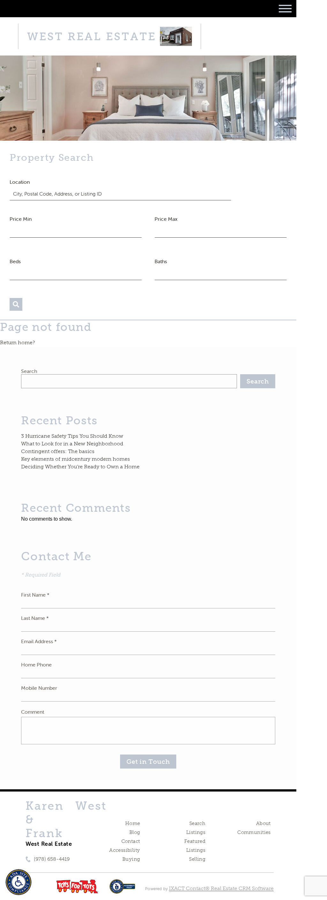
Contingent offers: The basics (58, 451)
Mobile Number (39, 688)
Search (29, 371)
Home (132, 823)
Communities (254, 832)
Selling (197, 859)
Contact (130, 841)
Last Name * (35, 618)
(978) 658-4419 (52, 859)
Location (20, 182)
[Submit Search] (16, 304)
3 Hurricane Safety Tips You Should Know (72, 436)
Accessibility (124, 850)
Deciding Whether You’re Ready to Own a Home (80, 467)
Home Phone (36, 664)
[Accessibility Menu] (18, 882)
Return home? (17, 342)
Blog (134, 832)
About (263, 823)
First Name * (35, 594)
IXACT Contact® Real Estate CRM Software (221, 888)
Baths (161, 261)
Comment (32, 712)
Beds (15, 261)
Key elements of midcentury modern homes (75, 459)
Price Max (166, 219)
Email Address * (39, 641)
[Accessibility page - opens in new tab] (122, 890)
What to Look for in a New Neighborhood (72, 444)
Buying (131, 859)
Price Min (21, 219)
